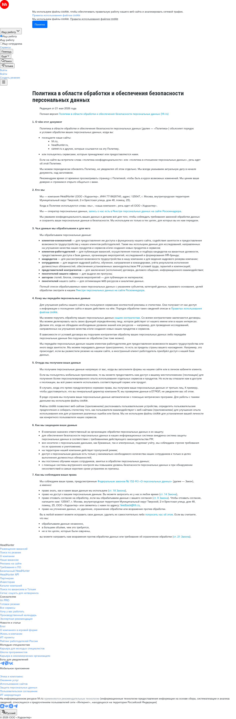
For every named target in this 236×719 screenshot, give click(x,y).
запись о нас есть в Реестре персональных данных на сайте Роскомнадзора (135, 211)
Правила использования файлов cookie (94, 19)
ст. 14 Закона (168, 494)
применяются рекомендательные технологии (71, 698)
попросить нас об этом (159, 514)
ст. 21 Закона (181, 536)
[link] (6, 61)
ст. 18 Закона (117, 490)
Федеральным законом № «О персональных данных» (135, 481)
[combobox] (8, 712)
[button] (3, 70)
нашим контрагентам (127, 317)
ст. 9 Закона (160, 498)
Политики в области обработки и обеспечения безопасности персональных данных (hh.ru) (114, 114)
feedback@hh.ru (130, 505)
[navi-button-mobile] (3, 82)
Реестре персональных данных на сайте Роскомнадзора (110, 290)
